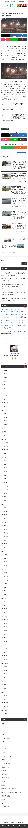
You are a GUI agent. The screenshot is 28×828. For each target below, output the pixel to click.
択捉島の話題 (5, 128)
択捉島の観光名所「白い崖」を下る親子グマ (13, 325)
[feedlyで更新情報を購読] (7, 147)
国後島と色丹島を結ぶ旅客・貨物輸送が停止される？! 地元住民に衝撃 (13, 299)
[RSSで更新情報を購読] (20, 147)
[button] (22, 39)
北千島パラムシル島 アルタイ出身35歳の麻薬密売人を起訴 (13, 280)
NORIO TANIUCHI (14, 353)
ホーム (14, 819)
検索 (2, 260)
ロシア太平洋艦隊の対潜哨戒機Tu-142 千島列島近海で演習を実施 (13, 293)
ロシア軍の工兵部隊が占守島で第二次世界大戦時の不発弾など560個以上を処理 (13, 274)
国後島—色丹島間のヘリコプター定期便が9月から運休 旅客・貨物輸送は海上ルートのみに (13, 286)
